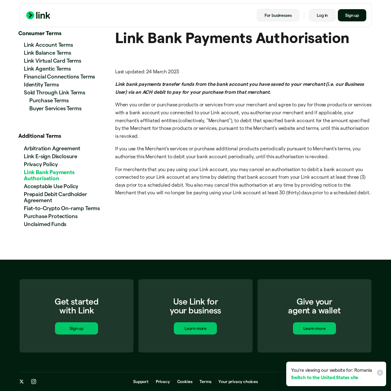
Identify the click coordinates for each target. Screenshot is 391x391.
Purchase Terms (48, 100)
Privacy (163, 381)
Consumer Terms (39, 33)
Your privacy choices (238, 381)
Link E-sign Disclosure (50, 156)
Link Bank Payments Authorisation (49, 175)
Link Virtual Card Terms (52, 61)
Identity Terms (41, 84)
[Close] (379, 374)
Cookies (184, 381)
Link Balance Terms (47, 53)
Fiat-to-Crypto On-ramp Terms (62, 208)
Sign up (352, 15)
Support (140, 381)
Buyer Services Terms (55, 108)
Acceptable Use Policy (51, 186)
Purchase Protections (50, 216)
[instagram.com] (33, 381)
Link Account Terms (48, 45)
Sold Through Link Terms (54, 92)
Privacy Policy (40, 164)
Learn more (195, 328)
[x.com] (22, 381)
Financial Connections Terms (59, 76)
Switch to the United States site (324, 377)
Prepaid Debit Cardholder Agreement (55, 197)
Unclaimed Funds (45, 224)
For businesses (278, 15)
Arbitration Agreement (52, 148)
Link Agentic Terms (47, 68)
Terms (205, 381)
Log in (322, 15)
